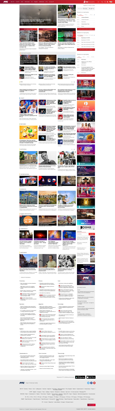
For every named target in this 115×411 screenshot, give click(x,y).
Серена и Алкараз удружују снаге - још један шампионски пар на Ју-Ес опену (66, 335)
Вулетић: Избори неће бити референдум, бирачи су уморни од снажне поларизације (28, 298)
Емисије (41, 1)
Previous (77, 15)
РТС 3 (35, 396)
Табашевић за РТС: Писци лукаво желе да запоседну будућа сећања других (28, 62)
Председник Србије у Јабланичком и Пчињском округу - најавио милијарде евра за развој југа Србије (30, 68)
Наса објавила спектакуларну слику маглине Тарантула (53, 242)
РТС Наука (45, 396)
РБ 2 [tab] (84, 56)
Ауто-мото (68, 391)
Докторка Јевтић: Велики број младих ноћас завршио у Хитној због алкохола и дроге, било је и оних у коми (48, 315)
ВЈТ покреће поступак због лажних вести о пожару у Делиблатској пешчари (28, 311)
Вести (12, 1)
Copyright (27, 409)
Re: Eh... (79, 312)
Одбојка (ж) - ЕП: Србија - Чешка (45, 185)
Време (74, 388)
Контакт (46, 402)
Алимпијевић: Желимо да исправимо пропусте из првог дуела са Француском (51, 111)
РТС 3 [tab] (91, 14)
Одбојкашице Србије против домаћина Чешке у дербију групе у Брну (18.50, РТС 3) (51, 102)
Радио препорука (26, 214)
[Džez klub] (86, 160)
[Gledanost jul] (86, 138)
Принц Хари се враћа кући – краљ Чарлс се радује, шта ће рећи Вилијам (47, 360)
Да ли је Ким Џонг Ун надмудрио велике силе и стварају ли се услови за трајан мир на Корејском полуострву (66, 295)
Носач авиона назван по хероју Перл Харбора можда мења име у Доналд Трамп (28, 360)
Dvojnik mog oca (81, 295)
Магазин (27, 1)
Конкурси (63, 402)
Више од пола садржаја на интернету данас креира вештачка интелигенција (68, 141)
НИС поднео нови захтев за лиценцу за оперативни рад (66, 315)
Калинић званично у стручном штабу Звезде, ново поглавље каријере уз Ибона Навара (47, 339)
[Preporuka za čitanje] (86, 214)
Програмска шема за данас (86, 29)
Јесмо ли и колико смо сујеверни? (27, 224)
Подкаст (93, 388)
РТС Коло (68, 396)
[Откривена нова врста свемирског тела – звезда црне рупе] (40, 235)
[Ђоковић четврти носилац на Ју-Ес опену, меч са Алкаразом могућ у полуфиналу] (60, 102)
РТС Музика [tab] (91, 35)
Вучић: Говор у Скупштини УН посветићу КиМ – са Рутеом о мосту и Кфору (28, 291)
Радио (36, 1)
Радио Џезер (90, 399)
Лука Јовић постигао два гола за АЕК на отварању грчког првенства (28, 338)
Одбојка (47, 391)
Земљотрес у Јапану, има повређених (68, 75)
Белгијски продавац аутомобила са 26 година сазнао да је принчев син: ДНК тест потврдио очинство (51, 129)
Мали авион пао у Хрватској (45, 292)
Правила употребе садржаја (35, 409)
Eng (102, 1)
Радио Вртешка (84, 399)
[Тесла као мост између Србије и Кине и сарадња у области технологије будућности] (69, 235)
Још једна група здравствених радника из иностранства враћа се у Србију (47, 324)
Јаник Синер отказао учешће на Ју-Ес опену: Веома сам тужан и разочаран (66, 346)
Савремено (23, 228)
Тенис (59, 329)
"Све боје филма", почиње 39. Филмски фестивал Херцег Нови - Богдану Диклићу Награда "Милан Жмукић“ (69, 128)
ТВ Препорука (24, 174)
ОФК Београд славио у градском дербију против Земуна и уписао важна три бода (28, 332)
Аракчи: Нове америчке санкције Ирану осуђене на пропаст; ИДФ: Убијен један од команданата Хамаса (66, 290)
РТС (47, 1)
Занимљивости (23, 353)
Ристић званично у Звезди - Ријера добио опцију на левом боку (69, 108)
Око (21, 82)
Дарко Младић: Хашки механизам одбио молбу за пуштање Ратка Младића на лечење (28, 323)
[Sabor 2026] (86, 149)
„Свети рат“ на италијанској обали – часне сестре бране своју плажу (28, 370)
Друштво (41, 304)
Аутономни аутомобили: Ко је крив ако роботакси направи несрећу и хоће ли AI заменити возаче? (47, 269)
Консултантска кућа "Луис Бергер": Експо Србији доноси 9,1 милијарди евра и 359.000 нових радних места (66, 322)
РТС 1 (28, 396)
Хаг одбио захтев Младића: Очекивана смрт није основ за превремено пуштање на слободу (50, 68)
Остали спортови (74, 391)
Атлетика (63, 391)
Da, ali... (79, 289)
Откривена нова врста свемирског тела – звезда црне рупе (40, 242)
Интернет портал (69, 402)
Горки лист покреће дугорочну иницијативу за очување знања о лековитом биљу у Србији (47, 206)
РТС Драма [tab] (80, 35)
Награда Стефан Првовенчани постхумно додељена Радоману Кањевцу (47, 166)
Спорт (17, 1)
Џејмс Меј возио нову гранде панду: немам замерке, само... (69, 134)
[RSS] (107, 2)
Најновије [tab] (79, 231)
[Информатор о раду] (86, 280)
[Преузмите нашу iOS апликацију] (91, 377)
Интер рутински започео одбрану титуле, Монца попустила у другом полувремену (27, 345)
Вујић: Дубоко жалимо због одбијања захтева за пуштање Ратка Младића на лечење (27, 287)
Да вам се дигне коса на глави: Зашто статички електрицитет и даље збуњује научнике (46, 62)
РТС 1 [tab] (81, 14)
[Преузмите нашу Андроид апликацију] (80, 377)
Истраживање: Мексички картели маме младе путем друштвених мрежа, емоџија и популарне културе (28, 141)
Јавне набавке (57, 402)
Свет (59, 281)
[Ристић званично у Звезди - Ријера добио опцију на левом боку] (60, 109)
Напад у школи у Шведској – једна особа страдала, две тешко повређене (66, 299)
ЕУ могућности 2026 (57, 389)
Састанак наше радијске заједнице (65, 224)
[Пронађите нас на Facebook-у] (91, 383)
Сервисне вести (80, 388)
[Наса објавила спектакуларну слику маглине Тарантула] (54, 235)
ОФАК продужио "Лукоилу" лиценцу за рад (66, 318)
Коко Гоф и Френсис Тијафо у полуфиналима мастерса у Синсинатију (66, 338)
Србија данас (38, 388)
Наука (70, 393)
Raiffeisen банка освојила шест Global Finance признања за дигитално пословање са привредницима (28, 206)
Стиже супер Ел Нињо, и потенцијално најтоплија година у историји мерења (51, 138)
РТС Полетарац (87, 396)
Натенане (23, 252)
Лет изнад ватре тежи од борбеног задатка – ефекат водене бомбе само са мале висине (47, 319)
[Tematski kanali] (86, 225)
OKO (22, 1)
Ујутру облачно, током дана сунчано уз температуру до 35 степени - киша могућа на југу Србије (66, 21)
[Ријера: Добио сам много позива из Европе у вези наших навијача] (60, 117)
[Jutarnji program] (86, 106)
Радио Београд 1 (28, 399)
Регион (40, 281)
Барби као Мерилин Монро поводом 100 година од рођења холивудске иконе (28, 367)
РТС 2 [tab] (86, 14)
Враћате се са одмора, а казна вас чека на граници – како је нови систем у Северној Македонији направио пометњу (48, 296)
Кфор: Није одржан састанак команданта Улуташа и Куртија (69, 67)
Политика (22, 281)
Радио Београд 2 (36, 399)
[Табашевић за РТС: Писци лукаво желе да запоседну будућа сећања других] (29, 60)
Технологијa (61, 353)
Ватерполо (57, 391)
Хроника (21, 304)
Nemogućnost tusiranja (82, 301)
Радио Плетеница (59, 399)
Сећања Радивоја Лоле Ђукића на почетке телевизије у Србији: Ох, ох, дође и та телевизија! (28, 90)
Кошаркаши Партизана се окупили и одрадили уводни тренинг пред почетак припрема (47, 344)
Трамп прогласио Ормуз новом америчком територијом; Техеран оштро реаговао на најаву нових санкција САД (27, 45)
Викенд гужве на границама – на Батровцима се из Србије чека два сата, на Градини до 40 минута (48, 311)
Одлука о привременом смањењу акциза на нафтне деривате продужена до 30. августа (66, 307)
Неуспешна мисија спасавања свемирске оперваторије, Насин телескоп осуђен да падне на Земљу (66, 363)
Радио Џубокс (76, 399)
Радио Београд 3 (44, 399)
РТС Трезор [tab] (85, 35)
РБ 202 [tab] (92, 56)
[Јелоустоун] (86, 182)
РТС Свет (40, 396)
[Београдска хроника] (86, 127)
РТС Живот (56, 396)
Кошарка (41, 329)
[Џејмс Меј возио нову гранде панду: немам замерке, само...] (60, 135)
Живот (26, 393)
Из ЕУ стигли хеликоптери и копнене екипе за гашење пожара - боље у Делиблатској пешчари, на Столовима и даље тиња (27, 319)
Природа (75, 393)
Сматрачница (87, 388)
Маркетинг (51, 402)
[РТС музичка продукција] (86, 269)
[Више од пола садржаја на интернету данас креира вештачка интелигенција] (60, 141)
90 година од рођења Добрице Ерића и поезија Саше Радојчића (47, 223)
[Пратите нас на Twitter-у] (88, 383)
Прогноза (80, 8)
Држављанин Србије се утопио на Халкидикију (31, 75)
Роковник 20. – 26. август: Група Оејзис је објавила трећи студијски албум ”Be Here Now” (66, 166)
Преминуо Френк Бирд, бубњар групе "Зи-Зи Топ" (48, 363)
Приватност (21, 409)
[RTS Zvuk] (86, 171)
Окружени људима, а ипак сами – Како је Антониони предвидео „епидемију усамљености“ (66, 269)
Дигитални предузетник (83, 393)
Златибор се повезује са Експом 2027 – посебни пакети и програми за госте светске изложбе (66, 206)
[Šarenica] (86, 192)
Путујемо (48, 393)
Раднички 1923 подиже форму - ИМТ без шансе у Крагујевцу (28, 341)
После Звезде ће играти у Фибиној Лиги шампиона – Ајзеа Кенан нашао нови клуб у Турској (47, 348)
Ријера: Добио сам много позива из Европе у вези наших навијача (68, 116)
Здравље (61, 393)
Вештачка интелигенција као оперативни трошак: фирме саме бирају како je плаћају (67, 370)
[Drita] (86, 203)
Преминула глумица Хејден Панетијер (47, 366)
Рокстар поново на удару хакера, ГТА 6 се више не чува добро (25, 242)
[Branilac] (86, 95)
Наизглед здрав (59, 394)
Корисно (23, 189)
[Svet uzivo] (86, 117)
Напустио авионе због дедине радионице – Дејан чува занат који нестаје (28, 363)
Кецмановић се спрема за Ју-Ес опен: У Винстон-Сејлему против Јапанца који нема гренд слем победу (67, 342)
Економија (60, 304)
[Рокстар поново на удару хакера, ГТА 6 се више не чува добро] (26, 235)
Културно (23, 149)
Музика (38, 393)
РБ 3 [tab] (88, 56)
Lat (98, 1)
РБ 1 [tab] (79, 56)
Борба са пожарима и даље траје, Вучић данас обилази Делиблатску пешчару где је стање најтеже (36, 20)
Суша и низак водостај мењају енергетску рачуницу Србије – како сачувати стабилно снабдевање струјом (66, 311)
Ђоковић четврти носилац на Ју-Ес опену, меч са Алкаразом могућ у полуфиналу (69, 102)
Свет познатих (42, 353)
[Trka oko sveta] (86, 84)
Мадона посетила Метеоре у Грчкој (46, 368)
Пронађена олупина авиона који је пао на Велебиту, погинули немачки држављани (47, 290)
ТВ (31, 1)
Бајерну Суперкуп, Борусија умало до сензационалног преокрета (27, 335)
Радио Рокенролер (68, 399)
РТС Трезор (74, 396)
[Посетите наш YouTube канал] (94, 383)
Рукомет (52, 391)
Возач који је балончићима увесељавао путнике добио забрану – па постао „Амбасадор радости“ (27, 356)
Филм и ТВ (66, 393)
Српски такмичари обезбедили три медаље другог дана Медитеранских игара (66, 44)
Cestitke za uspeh (81, 306)
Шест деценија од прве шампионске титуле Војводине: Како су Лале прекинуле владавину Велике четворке (66, 90)
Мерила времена (61, 388)
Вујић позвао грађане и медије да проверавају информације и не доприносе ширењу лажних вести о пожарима (47, 307)
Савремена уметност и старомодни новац (27, 165)
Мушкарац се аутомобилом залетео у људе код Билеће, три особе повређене (49, 75)
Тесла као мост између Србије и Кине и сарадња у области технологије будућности (69, 243)
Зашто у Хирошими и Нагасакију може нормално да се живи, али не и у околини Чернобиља (27, 269)
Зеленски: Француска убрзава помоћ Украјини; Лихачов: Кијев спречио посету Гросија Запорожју (47, 44)
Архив (57, 399)
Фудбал (21, 329)
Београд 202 (52, 399)
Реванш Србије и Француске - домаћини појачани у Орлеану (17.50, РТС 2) (28, 115)
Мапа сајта (91, 404)
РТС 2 (31, 396)
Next (94, 15)
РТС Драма (50, 396)
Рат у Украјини (69, 388)
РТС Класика (62, 396)
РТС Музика (80, 396)
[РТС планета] (89, 2)
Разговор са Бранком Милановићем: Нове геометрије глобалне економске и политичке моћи (47, 90)
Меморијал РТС (83, 391)
